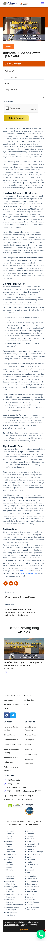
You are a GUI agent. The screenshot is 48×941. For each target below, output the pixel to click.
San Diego (29, 764)
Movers (21, 609)
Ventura (28, 744)
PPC (17, 925)
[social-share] (5, 583)
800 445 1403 (25, 571)
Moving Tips (29, 700)
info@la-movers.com (28, 573)
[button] (42, 3)
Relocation (10, 615)
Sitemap (36, 824)
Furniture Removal (11, 740)
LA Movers (9, 597)
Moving (28, 609)
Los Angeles (29, 740)
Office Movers (9, 735)
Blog (26, 704)
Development (9, 925)
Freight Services (10, 762)
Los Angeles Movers (12, 696)
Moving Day (10, 612)
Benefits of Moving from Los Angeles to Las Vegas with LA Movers (23, 663)
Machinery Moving (11, 757)
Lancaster (29, 759)
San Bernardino (31, 754)
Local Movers (11, 609)
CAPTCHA (8, 101)
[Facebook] (7, 715)
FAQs (6, 709)
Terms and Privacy (27, 824)
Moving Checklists (11, 704)
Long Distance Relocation (30, 728)
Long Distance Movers (25, 597)
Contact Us (8, 700)
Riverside (28, 749)
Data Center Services (12, 744)
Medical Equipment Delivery (11, 751)
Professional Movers (26, 612)
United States (22, 615)
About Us (27, 696)
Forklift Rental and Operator (11, 768)
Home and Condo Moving (11, 728)
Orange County (31, 735)
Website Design (33, 922)
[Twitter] (13, 715)
